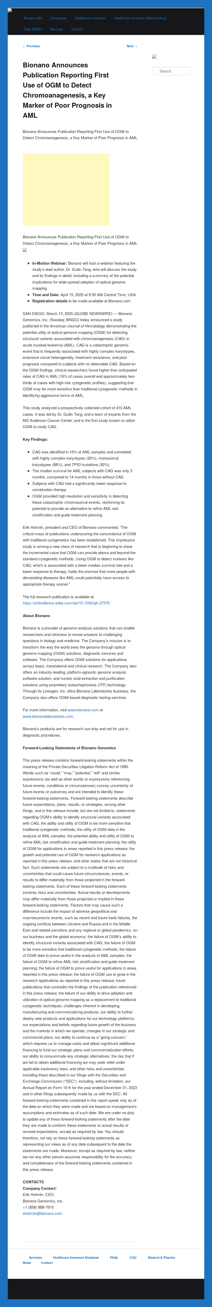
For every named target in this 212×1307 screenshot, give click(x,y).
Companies (58, 17)
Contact (77, 29)
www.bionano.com (83, 709)
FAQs (114, 1257)
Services (56, 29)
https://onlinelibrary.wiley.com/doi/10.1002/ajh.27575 (66, 602)
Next (132, 46)
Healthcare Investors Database (76, 1257)
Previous (31, 46)
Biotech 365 (33, 17)
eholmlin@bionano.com (42, 1213)
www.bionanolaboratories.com (48, 716)
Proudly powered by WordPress (106, 1289)
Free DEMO (33, 29)
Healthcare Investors (90, 17)
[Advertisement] (66, 189)
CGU (133, 1257)
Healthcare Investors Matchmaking (140, 17)
